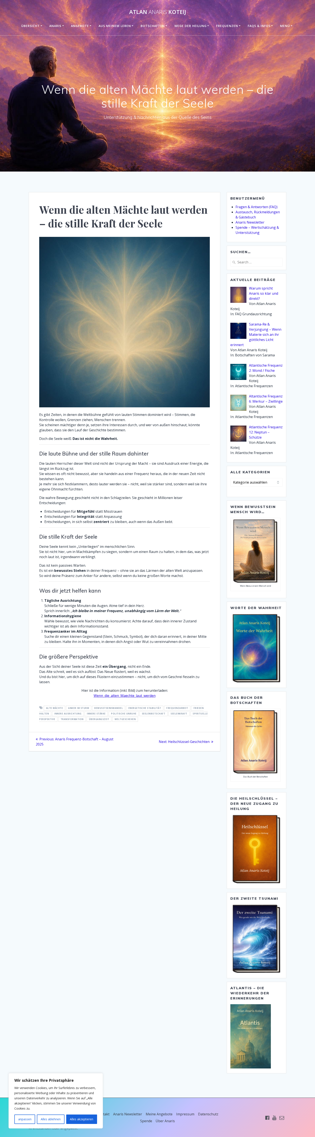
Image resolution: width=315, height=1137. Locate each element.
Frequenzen (227, 26)
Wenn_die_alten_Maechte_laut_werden (125, 695)
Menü (285, 26)
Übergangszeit (99, 719)
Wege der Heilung (190, 26)
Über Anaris (165, 1121)
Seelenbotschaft (153, 713)
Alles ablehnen (51, 1119)
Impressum (185, 1114)
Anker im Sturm (78, 708)
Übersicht (30, 26)
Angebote (80, 26)
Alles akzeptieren (81, 1119)
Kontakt (103, 1114)
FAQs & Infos (259, 26)
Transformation (72, 719)
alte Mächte (54, 708)
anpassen (25, 1119)
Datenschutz (208, 1114)
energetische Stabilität (144, 708)
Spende (146, 1121)
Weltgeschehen (125, 719)
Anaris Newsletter (250, 222)
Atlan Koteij (157, 12)
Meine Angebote (159, 1114)
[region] (56, 1100)
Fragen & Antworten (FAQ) (257, 207)
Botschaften (153, 26)
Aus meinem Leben (115, 26)
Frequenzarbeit (177, 708)
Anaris (55, 26)
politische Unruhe (123, 713)
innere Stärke (96, 713)
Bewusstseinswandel (108, 708)
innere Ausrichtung (67, 713)
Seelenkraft (179, 713)
